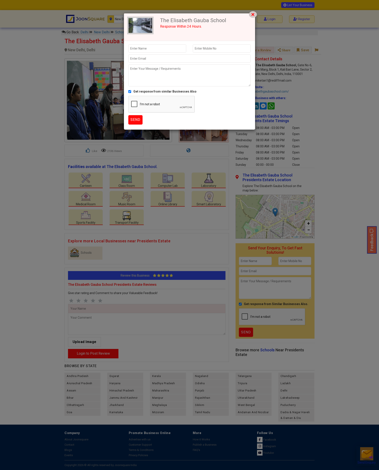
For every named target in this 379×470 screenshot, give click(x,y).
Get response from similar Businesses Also (165, 91)
